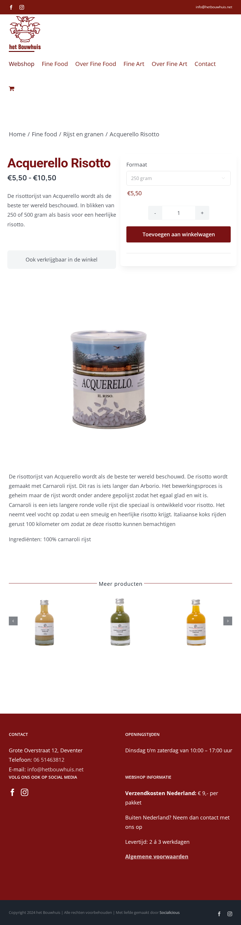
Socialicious (170, 912)
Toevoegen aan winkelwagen (179, 234)
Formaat (136, 164)
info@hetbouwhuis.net (214, 6)
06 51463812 (49, 759)
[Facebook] (12, 792)
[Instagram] (24, 792)
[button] (13, 621)
